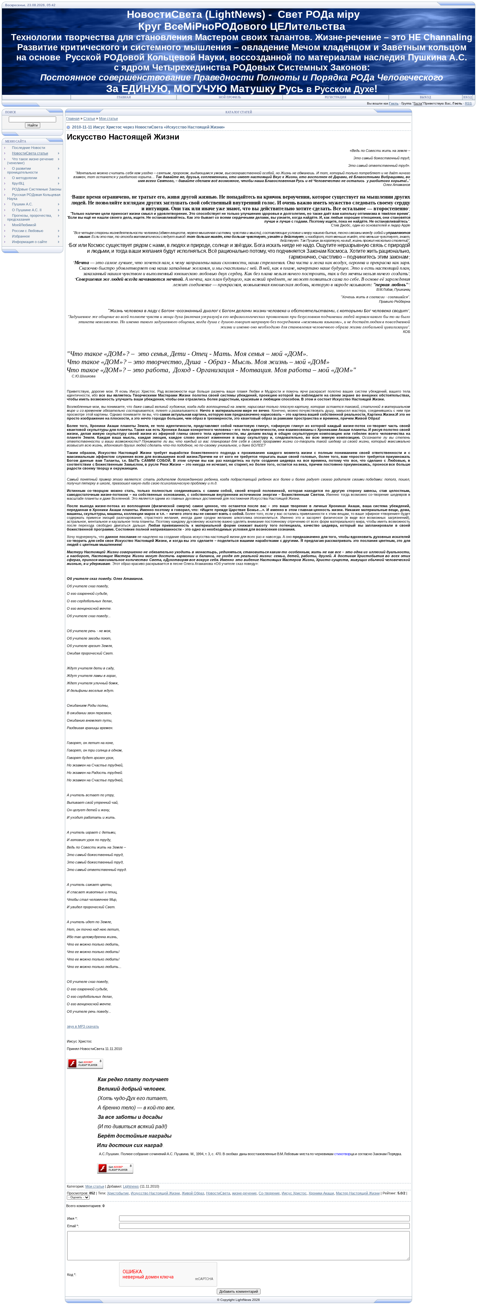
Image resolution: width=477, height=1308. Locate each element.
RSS (468, 103)
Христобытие (118, 1193)
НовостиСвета (218, 1193)
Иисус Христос (294, 1193)
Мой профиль (230, 97)
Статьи (89, 118)
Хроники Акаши (321, 1193)
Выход (425, 97)
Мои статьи (108, 118)
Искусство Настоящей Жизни (155, 1193)
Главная (124, 97)
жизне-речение (244, 1193)
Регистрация (335, 97)
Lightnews (131, 1186)
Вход (467, 97)
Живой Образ (193, 1193)
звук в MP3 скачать (83, 1026)
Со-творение (269, 1193)
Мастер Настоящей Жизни (358, 1193)
